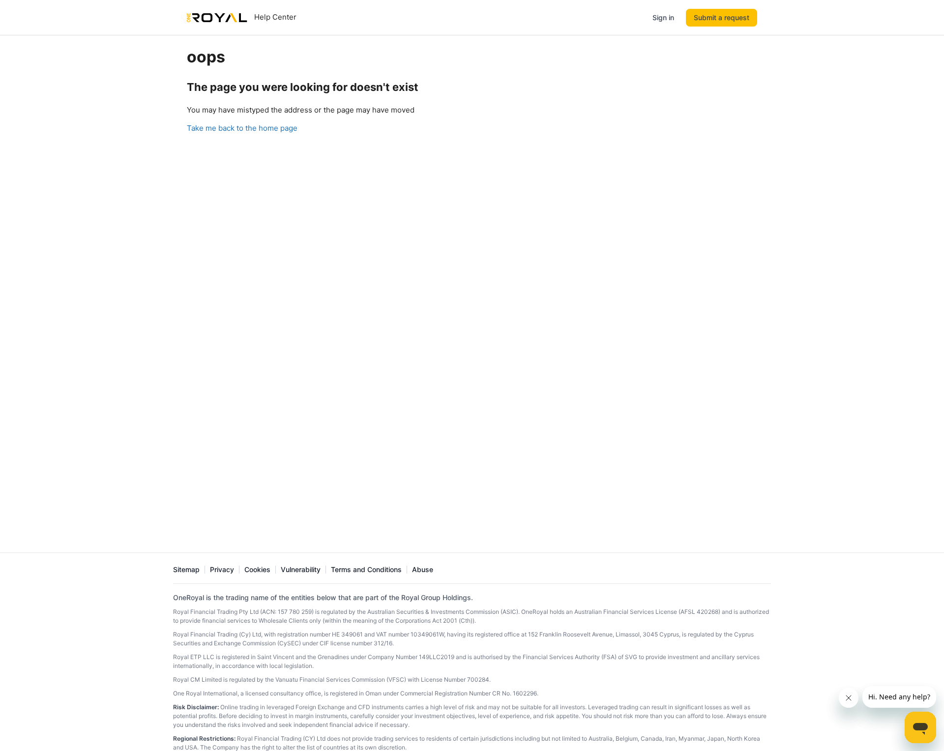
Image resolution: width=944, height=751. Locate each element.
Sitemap (186, 569)
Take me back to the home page (242, 128)
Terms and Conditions (366, 569)
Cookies (257, 569)
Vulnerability (301, 569)
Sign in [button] (663, 17)
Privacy (222, 569)
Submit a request (721, 17)
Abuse (422, 569)
